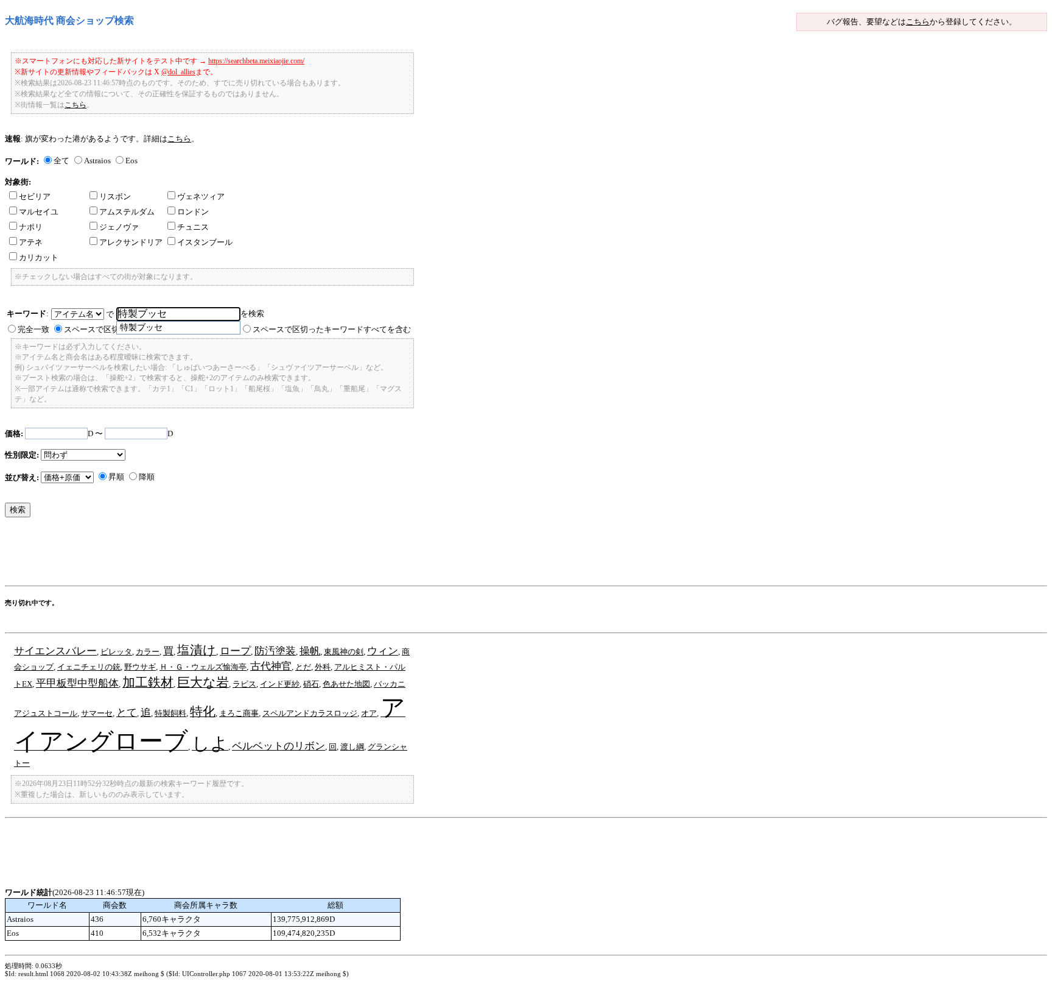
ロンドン (193, 211)
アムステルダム (127, 211)
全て (61, 160)
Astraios (97, 160)
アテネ (31, 242)
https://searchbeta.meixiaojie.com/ (256, 61)
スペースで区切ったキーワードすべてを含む (332, 329)
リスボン (115, 196)
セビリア (35, 196)
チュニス (193, 227)
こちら (918, 21)
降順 (147, 476)
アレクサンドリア (131, 242)
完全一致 (33, 329)
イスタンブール (205, 242)
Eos (131, 160)
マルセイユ (38, 211)
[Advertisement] (226, 554)
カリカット (38, 257)
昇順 (116, 476)
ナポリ (31, 227)
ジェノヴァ (119, 227)
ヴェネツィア (201, 196)
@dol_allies (178, 72)
